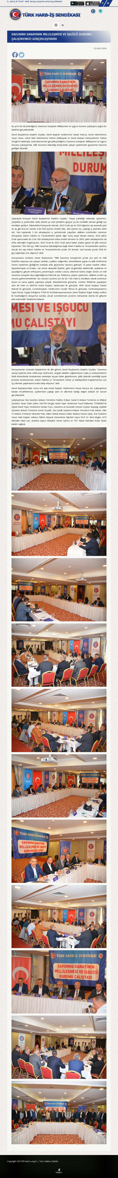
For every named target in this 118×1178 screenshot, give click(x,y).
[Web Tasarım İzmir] (59, 1170)
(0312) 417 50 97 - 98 (18, 1)
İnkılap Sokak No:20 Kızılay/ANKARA (45, 1)
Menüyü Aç (56, 25)
